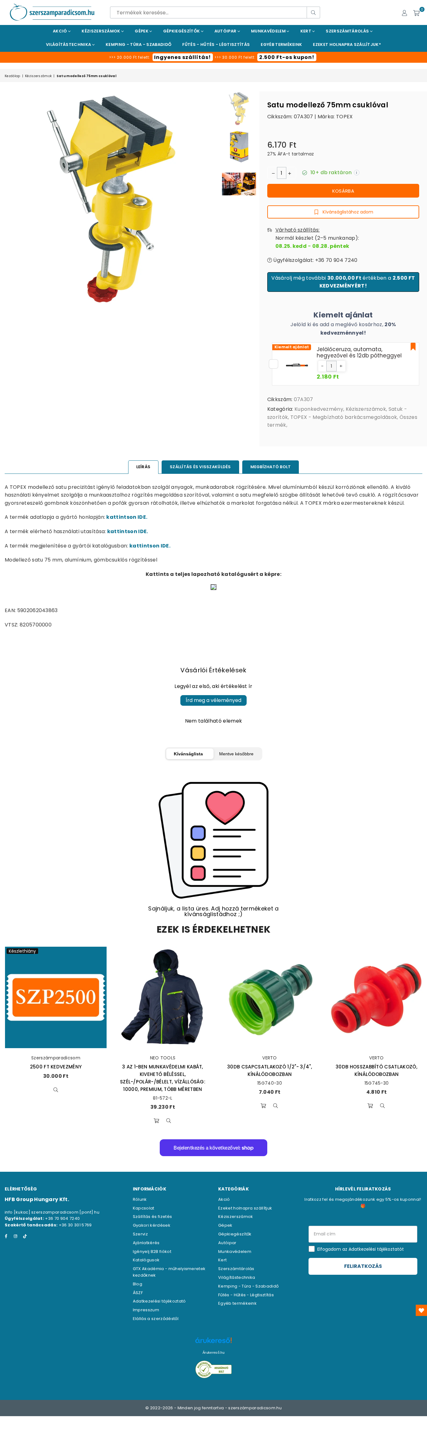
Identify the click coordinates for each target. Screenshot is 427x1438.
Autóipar (226, 31)
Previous (10, 198)
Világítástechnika (69, 44)
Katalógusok (146, 1260)
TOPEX (344, 116)
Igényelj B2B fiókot (152, 1251)
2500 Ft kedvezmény (56, 1066)
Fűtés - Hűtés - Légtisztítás (246, 1295)
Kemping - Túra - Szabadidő (248, 1286)
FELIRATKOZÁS (363, 1266)
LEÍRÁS (143, 467)
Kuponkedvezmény (318, 409)
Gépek (142, 31)
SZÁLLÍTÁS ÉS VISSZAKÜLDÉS (200, 467)
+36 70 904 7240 (62, 1218)
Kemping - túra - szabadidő (138, 44)
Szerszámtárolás (348, 31)
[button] (322, 366)
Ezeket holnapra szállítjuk (245, 1208)
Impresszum (146, 1310)
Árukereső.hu (213, 1352)
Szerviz (140, 1234)
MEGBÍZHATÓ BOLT (270, 467)
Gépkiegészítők (182, 31)
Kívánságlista (188, 753)
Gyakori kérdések (151, 1225)
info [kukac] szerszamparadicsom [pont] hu (52, 1212)
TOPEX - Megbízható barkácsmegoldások (343, 417)
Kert (306, 31)
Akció (60, 31)
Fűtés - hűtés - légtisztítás (216, 44)
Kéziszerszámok (101, 31)
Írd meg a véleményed (213, 700)
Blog (137, 1284)
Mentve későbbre (236, 753)
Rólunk (140, 1199)
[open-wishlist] (421, 1310)
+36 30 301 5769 (75, 1225)
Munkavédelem (269, 31)
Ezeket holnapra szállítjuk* (347, 44)
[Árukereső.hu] (213, 1343)
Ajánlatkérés (146, 1243)
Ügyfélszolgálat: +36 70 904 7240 (315, 260)
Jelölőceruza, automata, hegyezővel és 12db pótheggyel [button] (359, 352)
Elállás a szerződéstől (155, 1319)
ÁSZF (138, 1293)
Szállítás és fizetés (152, 1217)
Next (213, 198)
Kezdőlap (12, 76)
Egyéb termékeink (281, 44)
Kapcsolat (143, 1208)
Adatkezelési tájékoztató (159, 1301)
